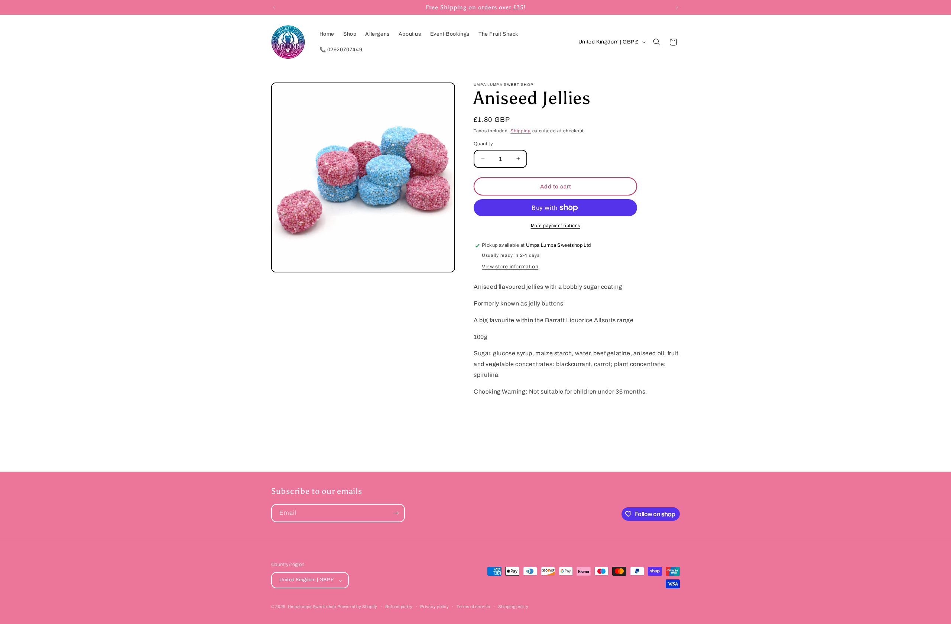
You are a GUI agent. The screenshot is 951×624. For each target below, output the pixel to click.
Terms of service (473, 606)
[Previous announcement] (274, 7)
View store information (510, 266)
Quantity (483, 143)
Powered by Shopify (357, 607)
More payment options (555, 225)
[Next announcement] (677, 7)
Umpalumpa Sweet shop (312, 607)
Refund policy (399, 606)
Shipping (520, 130)
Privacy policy (434, 606)
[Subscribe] (396, 513)
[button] (657, 42)
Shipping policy (513, 606)
